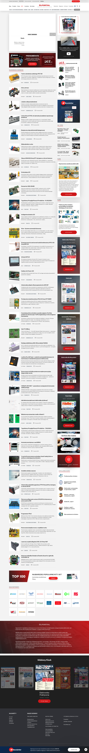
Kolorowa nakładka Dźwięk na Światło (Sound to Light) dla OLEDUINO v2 (37, 556)
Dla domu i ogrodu (30, 237)
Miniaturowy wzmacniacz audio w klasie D (32, 414)
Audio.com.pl (47, 719)
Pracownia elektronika (31, 195)
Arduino (25, 9)
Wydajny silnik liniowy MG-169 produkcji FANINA (34, 343)
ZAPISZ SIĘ (74, 749)
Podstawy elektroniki (65, 140)
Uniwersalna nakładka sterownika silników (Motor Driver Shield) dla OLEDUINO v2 (70, 84)
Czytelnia (26, 6)
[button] (51, 34)
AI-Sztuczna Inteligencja (18, 9)
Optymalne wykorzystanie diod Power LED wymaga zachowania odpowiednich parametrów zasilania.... (38, 274)
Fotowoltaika (71, 9)
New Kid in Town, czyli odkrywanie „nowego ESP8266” (63, 130)
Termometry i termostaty (34, 45)
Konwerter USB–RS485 (28, 186)
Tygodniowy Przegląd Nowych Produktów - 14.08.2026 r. (36, 200)
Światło (28, 223)
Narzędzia (26, 82)
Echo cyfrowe (25, 87)
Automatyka (36, 9)
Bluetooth (46, 9)
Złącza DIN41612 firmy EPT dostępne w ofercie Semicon (36, 158)
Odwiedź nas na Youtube (68, 56)
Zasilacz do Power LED (27, 271)
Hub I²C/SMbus (25, 329)
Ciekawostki (29, 366)
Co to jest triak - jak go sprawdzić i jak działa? (63, 152)
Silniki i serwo (27, 351)
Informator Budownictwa (32, 724)
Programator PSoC (26, 513)
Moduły (27, 564)
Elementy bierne (63, 9)
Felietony (26, 209)
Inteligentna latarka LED (28, 214)
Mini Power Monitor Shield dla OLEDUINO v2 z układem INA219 (70, 76)
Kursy (18, 6)
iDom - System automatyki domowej (31, 228)
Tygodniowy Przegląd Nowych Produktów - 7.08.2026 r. (36, 428)
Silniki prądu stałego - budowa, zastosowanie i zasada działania (63, 145)
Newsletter (56, 6)
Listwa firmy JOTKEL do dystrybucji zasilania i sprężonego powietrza (37, 116)
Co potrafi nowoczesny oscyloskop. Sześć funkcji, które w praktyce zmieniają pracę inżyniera (37, 457)
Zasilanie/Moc (29, 279)
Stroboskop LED (25, 172)
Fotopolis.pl (66, 719)
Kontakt (10, 718)
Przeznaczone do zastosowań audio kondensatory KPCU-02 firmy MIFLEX (37, 243)
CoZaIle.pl (29, 722)
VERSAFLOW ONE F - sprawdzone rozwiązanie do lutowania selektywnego (37, 386)
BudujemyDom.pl (30, 719)
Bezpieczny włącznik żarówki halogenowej (33, 130)
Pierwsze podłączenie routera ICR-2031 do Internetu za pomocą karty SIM (36, 500)
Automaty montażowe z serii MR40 (31, 442)
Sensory (26, 550)
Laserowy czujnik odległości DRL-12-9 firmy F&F (34, 541)
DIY (50, 9)
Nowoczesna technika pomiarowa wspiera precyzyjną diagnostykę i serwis (36, 372)
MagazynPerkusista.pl (49, 722)
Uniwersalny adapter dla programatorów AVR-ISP (34, 285)
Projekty (14, 6)
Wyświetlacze (27, 265)
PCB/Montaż (26, 395)
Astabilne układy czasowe (28, 471)
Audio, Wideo (28, 96)
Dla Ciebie (32, 6)
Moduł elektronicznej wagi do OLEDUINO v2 (70, 91)
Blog (10, 6)
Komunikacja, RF (29, 110)
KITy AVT (11, 716)
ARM (29, 9)
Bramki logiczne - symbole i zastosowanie (64, 137)
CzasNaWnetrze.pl (31, 727)
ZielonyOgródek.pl (30, 725)
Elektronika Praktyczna (50, 732)
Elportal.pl (47, 734)
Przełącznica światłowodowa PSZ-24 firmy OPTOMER (36, 299)
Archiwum (66, 6)
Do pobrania (71, 6)
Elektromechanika (56, 9)
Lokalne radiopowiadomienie (29, 101)
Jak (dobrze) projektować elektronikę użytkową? (34, 400)
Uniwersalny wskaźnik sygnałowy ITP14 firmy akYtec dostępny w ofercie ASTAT (38, 485)
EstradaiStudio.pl (48, 724)
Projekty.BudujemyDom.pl (32, 720)
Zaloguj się (76, 1)
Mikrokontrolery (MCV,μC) (64, 133)
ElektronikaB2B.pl (49, 729)
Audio (32, 9)
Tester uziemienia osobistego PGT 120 (31, 73)
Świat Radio (47, 735)
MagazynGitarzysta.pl (49, 720)
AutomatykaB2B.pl (49, 730)
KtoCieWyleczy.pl (67, 724)
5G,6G (10, 9)
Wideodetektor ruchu (27, 144)
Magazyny (61, 6)
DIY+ (22, 6)
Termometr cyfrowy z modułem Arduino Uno (32, 38)
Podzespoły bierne (28, 251)
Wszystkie (77, 9)
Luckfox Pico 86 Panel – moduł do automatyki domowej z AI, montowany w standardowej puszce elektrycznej (37, 357)
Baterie (41, 9)
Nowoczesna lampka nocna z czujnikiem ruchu (34, 527)
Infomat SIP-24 (25, 257)
